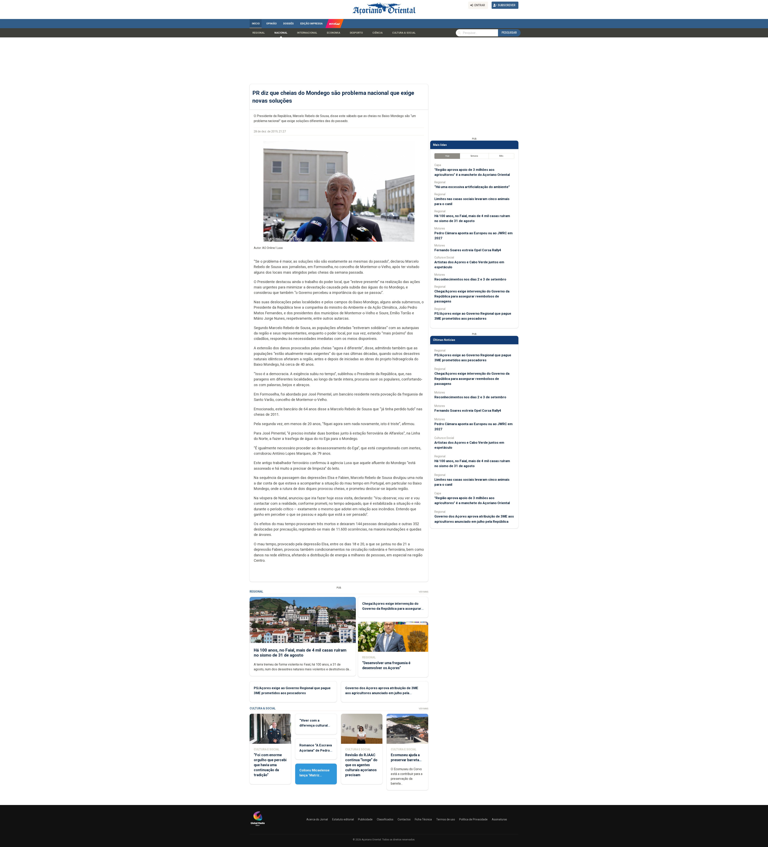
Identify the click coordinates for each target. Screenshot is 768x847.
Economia (333, 32)
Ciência (377, 32)
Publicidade (365, 819)
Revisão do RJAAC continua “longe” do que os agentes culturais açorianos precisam (361, 765)
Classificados (385, 819)
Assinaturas (499, 819)
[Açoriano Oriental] (258, 826)
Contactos (404, 819)
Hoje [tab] (447, 156)
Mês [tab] (501, 156)
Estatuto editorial (343, 819)
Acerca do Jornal (317, 819)
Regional (258, 32)
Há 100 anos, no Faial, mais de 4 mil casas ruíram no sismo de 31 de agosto (300, 653)
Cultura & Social (404, 32)
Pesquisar (509, 32)
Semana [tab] (474, 156)
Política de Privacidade (473, 819)
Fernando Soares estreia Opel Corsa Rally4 (467, 250)
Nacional (280, 32)
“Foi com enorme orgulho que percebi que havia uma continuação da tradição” (270, 765)
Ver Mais (423, 592)
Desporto (356, 32)
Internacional (307, 32)
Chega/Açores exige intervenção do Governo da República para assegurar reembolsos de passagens (391, 609)
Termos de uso (445, 819)
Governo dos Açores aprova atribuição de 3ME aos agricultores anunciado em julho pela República (381, 693)
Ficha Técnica (423, 819)
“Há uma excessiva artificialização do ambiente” (472, 187)
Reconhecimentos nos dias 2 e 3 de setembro (470, 279)
